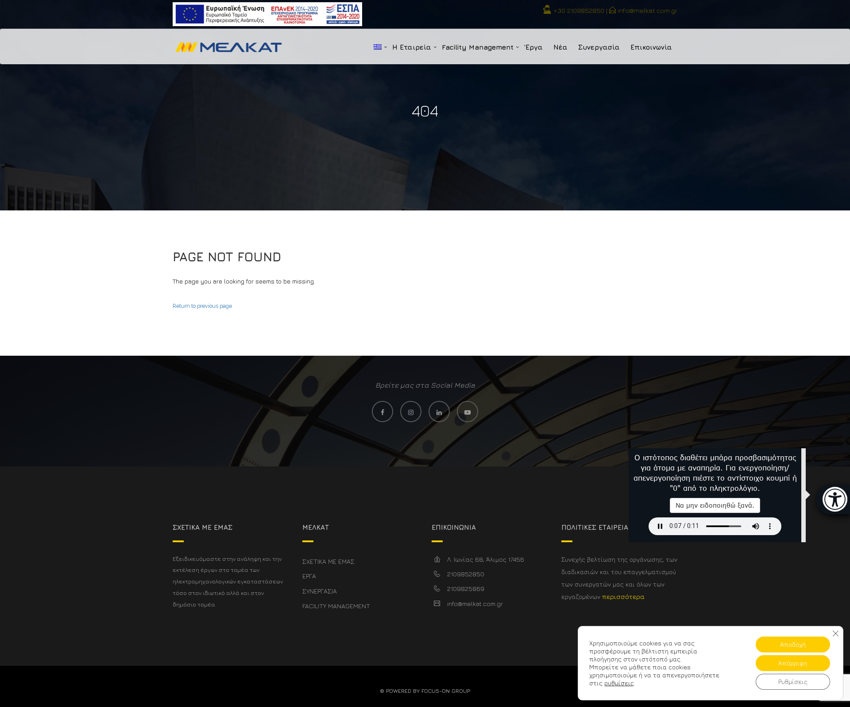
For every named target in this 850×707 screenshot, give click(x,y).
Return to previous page (202, 306)
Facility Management (478, 47)
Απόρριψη (792, 663)
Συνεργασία (599, 47)
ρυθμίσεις (619, 683)
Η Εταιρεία (411, 47)
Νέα (560, 47)
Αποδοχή (793, 644)
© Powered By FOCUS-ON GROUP (425, 691)
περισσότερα (623, 596)
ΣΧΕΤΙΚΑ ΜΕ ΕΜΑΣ (328, 561)
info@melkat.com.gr (647, 10)
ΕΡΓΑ (309, 576)
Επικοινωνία (651, 47)
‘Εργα (533, 47)
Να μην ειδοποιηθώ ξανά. (715, 505)
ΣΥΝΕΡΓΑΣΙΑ (319, 591)
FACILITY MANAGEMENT (336, 606)
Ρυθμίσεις (793, 681)
